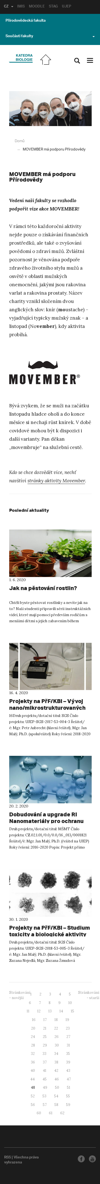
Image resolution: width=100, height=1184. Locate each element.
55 (68, 1096)
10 (70, 1002)
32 (33, 1053)
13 (50, 1011)
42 (56, 1070)
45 (44, 1079)
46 (56, 1079)
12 (39, 1011)
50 (57, 1087)
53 (44, 1096)
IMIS (21, 7)
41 (44, 1070)
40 (33, 1070)
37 (45, 1062)
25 (45, 1036)
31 (68, 1045)
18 (56, 1019)
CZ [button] (6, 7)
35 (68, 1053)
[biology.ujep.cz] (20, 58)
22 (56, 1028)
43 (68, 1070)
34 (56, 1053)
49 (45, 1087)
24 (33, 1036)
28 (33, 1045)
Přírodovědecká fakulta (26, 21)
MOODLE (37, 7)
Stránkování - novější (19, 995)
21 (44, 1028)
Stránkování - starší (88, 995)
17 (45, 1019)
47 (69, 1079)
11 (28, 1011)
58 (56, 1104)
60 (39, 1113)
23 (68, 1028)
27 (68, 1036)
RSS (7, 1158)
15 (72, 1011)
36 (33, 1062)
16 (34, 1019)
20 (33, 1028)
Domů (19, 141)
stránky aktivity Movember (56, 481)
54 (56, 1096)
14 (61, 1011)
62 (62, 1113)
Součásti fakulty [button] (19, 36)
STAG (53, 7)
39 (68, 1062)
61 (50, 1113)
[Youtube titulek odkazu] (92, 1158)
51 (68, 1087)
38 (56, 1062)
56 (33, 1104)
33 (44, 1053)
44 (32, 1079)
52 (33, 1096)
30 (57, 1045)
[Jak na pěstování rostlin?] (50, 553)
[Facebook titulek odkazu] (81, 1158)
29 (45, 1045)
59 (68, 1104)
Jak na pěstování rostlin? (43, 588)
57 (45, 1104)
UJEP (66, 7)
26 (56, 1036)
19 (67, 1019)
